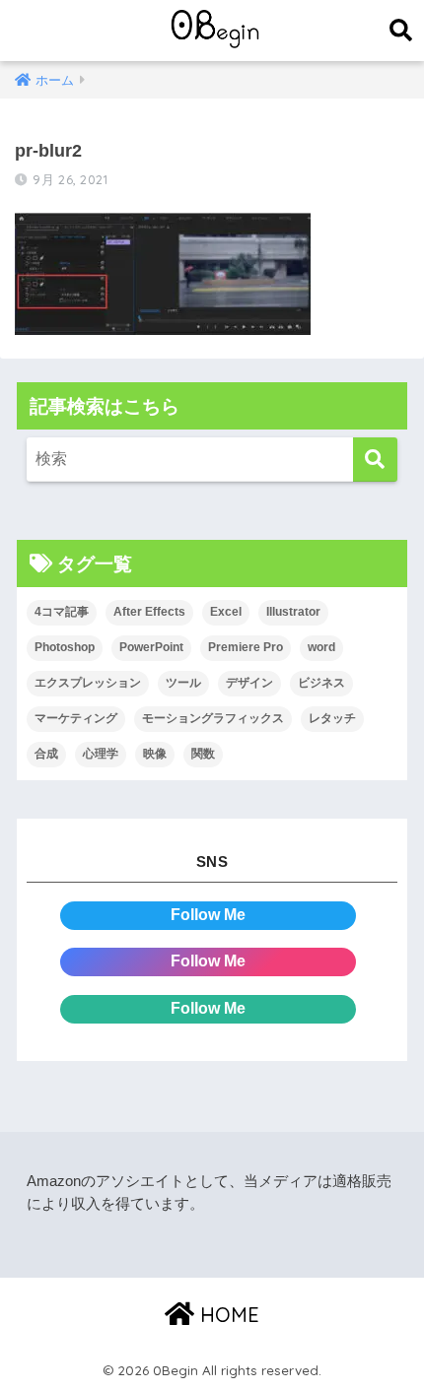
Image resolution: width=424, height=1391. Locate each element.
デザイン (249, 683)
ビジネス (321, 683)
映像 (155, 754)
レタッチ (332, 718)
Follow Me (208, 914)
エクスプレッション (88, 683)
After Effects (149, 612)
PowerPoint (151, 647)
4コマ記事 (62, 612)
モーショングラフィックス (213, 718)
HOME (226, 1314)
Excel (226, 612)
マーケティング (76, 718)
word (321, 647)
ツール (183, 683)
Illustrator (293, 612)
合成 (46, 754)
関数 (203, 754)
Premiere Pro (245, 647)
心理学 (100, 754)
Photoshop (65, 647)
